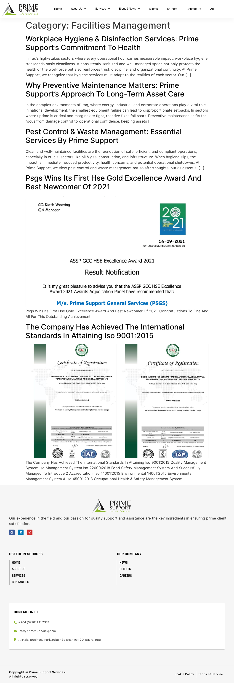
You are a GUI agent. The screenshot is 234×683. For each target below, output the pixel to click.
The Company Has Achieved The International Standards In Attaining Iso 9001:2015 (105, 331)
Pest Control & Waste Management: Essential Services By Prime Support (104, 136)
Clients (153, 9)
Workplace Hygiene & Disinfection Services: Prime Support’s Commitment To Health (112, 43)
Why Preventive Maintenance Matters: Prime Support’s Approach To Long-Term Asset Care (105, 89)
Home (58, 9)
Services (100, 9)
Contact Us (194, 9)
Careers (172, 9)
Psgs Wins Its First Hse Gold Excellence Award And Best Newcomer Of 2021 (114, 182)
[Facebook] (12, 532)
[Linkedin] (21, 532)
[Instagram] (29, 532)
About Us (76, 9)
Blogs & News (127, 9)
